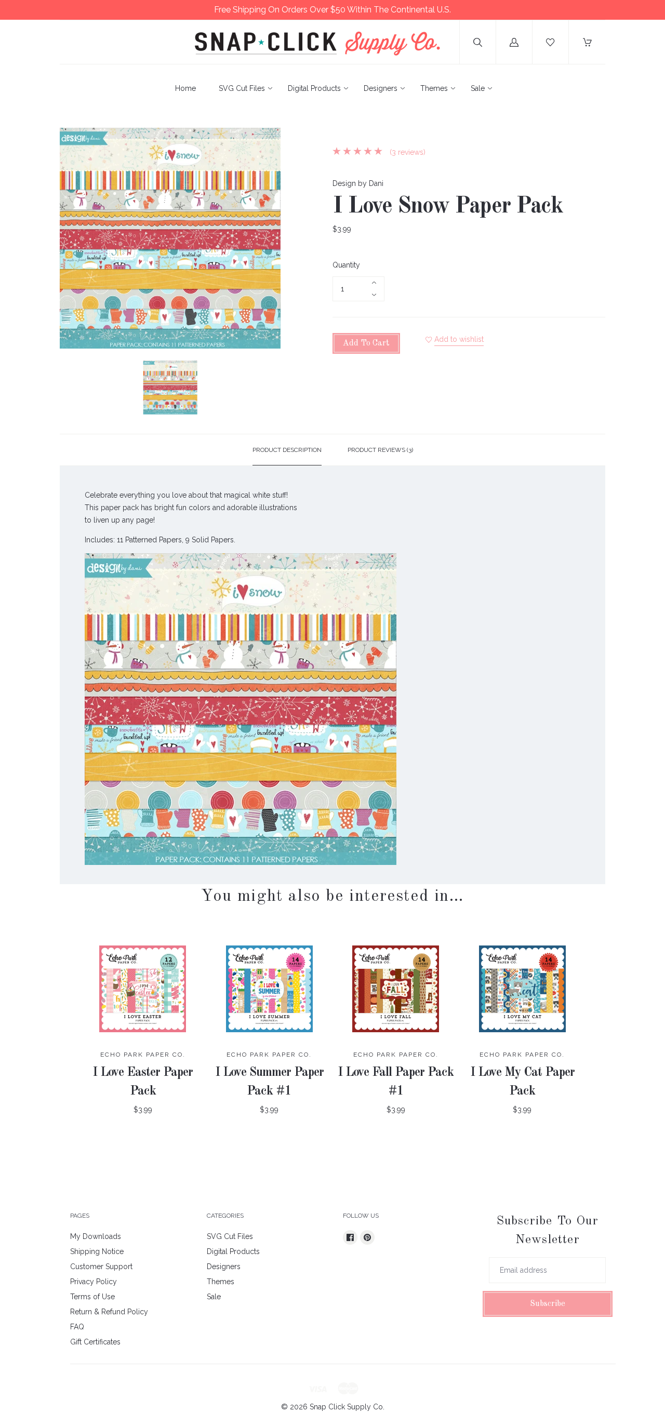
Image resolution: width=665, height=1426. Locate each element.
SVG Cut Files (242, 88)
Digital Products (314, 88)
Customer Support (101, 1266)
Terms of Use (92, 1296)
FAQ (77, 1327)
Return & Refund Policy (109, 1312)
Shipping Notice (97, 1251)
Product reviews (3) (380, 450)
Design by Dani (357, 183)
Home (185, 88)
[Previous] (72, 389)
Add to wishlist (459, 339)
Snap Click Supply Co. (347, 1407)
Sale (478, 88)
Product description (287, 450)
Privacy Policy (93, 1281)
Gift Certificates (95, 1342)
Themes (434, 88)
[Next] (268, 389)
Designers (380, 88)
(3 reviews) (406, 152)
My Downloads (95, 1236)
